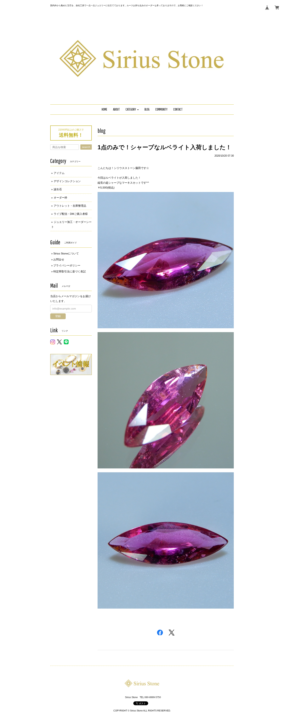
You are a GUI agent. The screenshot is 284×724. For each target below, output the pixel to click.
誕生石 (58, 189)
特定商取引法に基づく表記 (69, 271)
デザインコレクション (67, 181)
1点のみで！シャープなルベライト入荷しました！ (164, 147)
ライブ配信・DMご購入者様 (71, 213)
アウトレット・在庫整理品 (70, 205)
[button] (132, 109)
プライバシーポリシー (66, 265)
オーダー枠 (60, 197)
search (86, 146)
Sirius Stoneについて (66, 253)
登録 (58, 316)
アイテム (59, 173)
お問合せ (58, 259)
